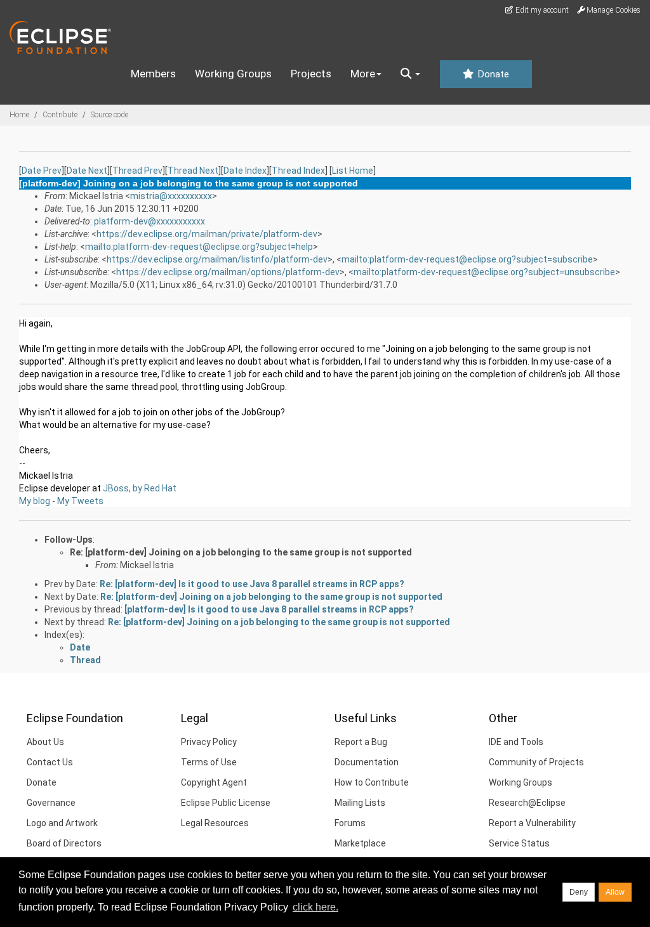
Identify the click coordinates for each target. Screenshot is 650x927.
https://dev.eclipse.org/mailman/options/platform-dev (228, 272)
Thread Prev (137, 170)
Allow (615, 892)
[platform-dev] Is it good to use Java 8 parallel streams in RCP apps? (269, 609)
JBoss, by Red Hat (139, 488)
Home (19, 114)
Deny (578, 892)
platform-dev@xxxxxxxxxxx (149, 221)
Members (153, 73)
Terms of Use (209, 762)
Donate (492, 74)
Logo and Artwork (62, 823)
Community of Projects (536, 762)
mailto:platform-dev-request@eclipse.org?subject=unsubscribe (484, 272)
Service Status (519, 843)
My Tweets (80, 501)
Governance (51, 803)
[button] (410, 74)
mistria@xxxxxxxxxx (171, 196)
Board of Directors (64, 843)
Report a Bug (361, 742)
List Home (352, 170)
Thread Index (298, 170)
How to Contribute (372, 782)
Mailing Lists (360, 803)
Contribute (60, 114)
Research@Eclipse (527, 803)
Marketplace (360, 843)
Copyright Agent (214, 782)
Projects (311, 73)
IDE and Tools (516, 742)
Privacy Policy (209, 742)
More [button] (362, 73)
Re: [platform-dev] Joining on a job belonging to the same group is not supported (241, 552)
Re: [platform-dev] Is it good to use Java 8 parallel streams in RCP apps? (252, 584)
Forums (350, 823)
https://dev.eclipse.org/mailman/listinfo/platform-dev (217, 259)
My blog (34, 501)
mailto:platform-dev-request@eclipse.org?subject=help (199, 247)
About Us (45, 742)
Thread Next (193, 170)
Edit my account (541, 10)
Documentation (367, 762)
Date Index (245, 170)
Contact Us (50, 762)
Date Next (87, 170)
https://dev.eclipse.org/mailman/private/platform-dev (206, 234)
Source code (109, 114)
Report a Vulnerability (532, 823)
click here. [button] (315, 907)
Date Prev (42, 170)
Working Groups (233, 73)
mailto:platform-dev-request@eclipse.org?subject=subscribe (467, 259)
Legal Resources (215, 823)
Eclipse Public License (225, 803)
